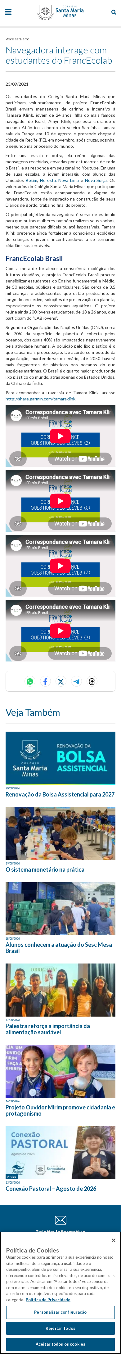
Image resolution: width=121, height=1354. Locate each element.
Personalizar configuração (60, 1312)
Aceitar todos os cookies (60, 1344)
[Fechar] (113, 1240)
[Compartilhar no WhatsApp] (30, 681)
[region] (60, 1293)
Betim (31, 180)
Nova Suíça (96, 180)
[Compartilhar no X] (61, 681)
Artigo (11, 1176)
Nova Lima (68, 180)
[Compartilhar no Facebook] (45, 681)
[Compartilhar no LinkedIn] (92, 681)
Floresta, (49, 180)
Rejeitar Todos (60, 1328)
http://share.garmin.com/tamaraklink (40, 398)
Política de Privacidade (48, 1299)
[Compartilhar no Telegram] (76, 681)
